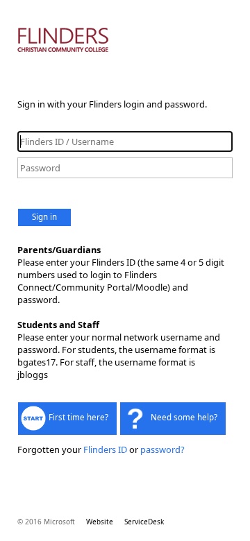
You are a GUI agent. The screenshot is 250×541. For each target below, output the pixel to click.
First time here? (78, 417)
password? (162, 449)
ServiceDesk (144, 521)
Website (99, 521)
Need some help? (184, 417)
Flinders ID (105, 449)
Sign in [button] (44, 217)
